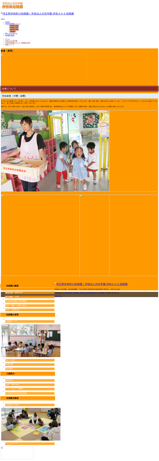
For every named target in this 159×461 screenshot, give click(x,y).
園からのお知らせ (11, 33)
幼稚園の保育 (14, 28)
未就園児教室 (14, 29)
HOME (7, 22)
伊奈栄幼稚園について (12, 24)
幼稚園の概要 (14, 26)
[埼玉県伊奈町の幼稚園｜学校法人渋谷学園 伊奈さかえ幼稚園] (12, 7)
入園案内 (13, 31)
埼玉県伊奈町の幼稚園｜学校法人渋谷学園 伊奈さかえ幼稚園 (83, 293)
